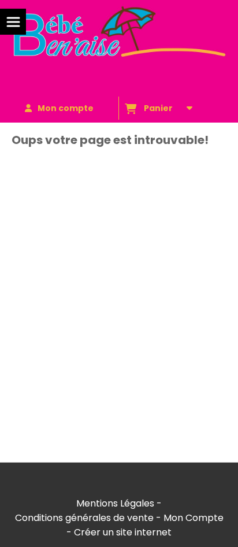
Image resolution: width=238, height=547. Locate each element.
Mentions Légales (115, 503)
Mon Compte (193, 517)
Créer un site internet (123, 532)
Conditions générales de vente (84, 517)
